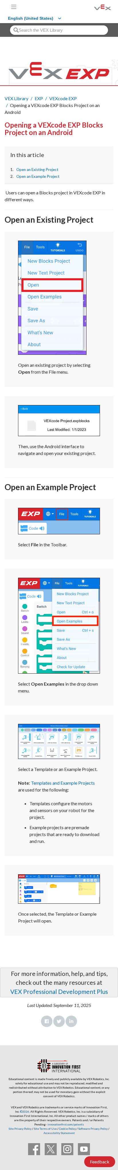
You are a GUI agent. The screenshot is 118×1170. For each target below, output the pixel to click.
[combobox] (59, 30)
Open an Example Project (38, 176)
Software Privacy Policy (93, 1128)
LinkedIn (71, 1021)
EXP (39, 98)
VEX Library (16, 98)
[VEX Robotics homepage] (95, 7)
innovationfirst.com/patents (66, 1124)
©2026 (24, 1111)
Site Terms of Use (45, 1128)
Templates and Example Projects (63, 783)
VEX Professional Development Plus (59, 991)
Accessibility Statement (59, 1133)
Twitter (59, 1021)
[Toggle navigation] (14, 6)
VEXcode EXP (63, 98)
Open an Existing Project (37, 169)
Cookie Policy (67, 1128)
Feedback (99, 1161)
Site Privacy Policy (20, 1128)
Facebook (46, 1021)
